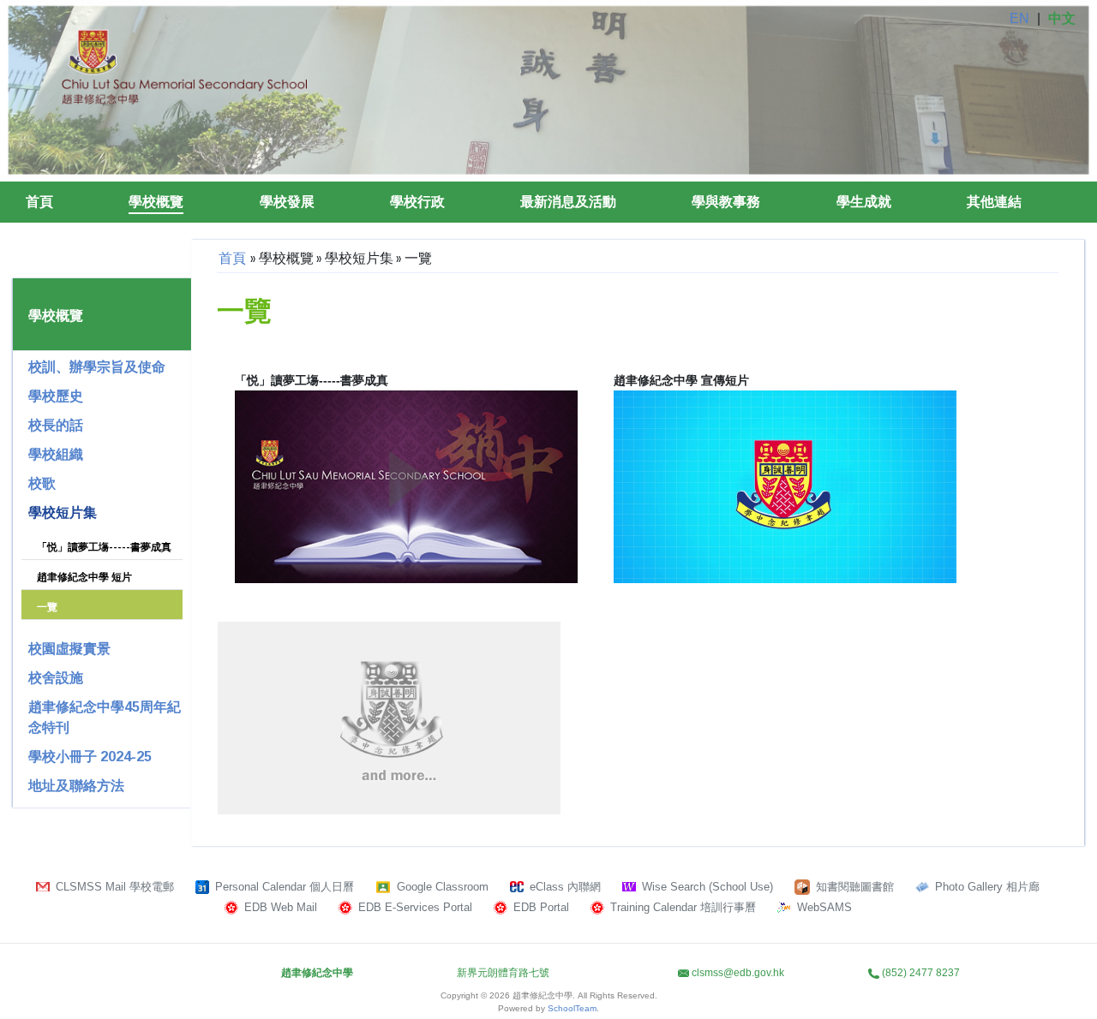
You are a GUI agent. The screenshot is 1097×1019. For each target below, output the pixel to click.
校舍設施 (55, 677)
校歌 (42, 483)
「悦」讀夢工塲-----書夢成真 (104, 547)
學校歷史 (55, 396)
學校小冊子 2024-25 (90, 756)
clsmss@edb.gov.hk (738, 973)
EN (1019, 18)
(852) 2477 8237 (921, 973)
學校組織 (55, 454)
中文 (1062, 18)
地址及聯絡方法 (76, 785)
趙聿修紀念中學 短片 (84, 577)
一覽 (47, 607)
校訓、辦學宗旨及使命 (96, 367)
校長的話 (55, 425)
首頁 (39, 201)
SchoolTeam (572, 1008)
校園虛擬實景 (69, 648)
